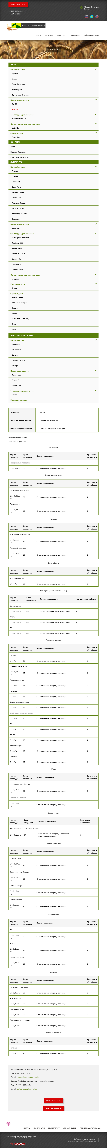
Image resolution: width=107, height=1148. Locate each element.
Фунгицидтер (16, 133)
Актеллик (16, 228)
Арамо (15, 73)
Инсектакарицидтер (19, 100)
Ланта (14, 394)
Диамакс (16, 344)
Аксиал (15, 171)
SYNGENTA (16, 162)
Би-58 (14, 104)
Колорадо (16, 374)
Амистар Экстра (19, 302)
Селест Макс (17, 269)
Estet (12, 146)
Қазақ (91, 16)
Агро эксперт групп (22, 335)
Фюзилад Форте (19, 213)
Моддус (15, 278)
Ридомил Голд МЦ (20, 318)
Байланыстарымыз (91, 35)
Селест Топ (17, 258)
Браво (15, 308)
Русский (86, 16)
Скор (14, 324)
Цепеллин (16, 385)
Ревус (14, 313)
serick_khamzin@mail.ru (27, 1089)
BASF (13, 64)
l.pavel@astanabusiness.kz (28, 1077)
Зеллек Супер (18, 192)
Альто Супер (17, 297)
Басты (38, 35)
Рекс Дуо (16, 137)
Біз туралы (49, 35)
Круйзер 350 (17, 242)
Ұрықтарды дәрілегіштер (22, 114)
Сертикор (16, 264)
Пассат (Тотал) (18, 360)
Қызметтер (61, 35)
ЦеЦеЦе (15, 128)
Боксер (15, 176)
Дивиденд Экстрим (20, 237)
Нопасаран (17, 89)
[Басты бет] (26, 27)
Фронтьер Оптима (20, 94)
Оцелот (15, 354)
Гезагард (16, 181)
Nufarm (15, 141)
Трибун (15, 365)
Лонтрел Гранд (18, 203)
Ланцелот (16, 197)
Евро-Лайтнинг (19, 84)
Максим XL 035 (18, 253)
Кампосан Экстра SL (19, 157)
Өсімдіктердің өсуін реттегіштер (25, 124)
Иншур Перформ (19, 118)
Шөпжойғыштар (17, 69)
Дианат (15, 78)
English (97, 16)
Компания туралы (18, 400)
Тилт (14, 329)
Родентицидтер (17, 284)
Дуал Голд (16, 187)
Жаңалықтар (75, 35)
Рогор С (15, 380)
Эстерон (15, 219)
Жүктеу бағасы (53, 1108)
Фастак (15, 109)
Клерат (15, 288)
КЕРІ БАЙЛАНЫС (18, 4)
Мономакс (16, 349)
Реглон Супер (18, 208)
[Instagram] (8, 1124)
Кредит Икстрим (17, 152)
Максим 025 (17, 248)
